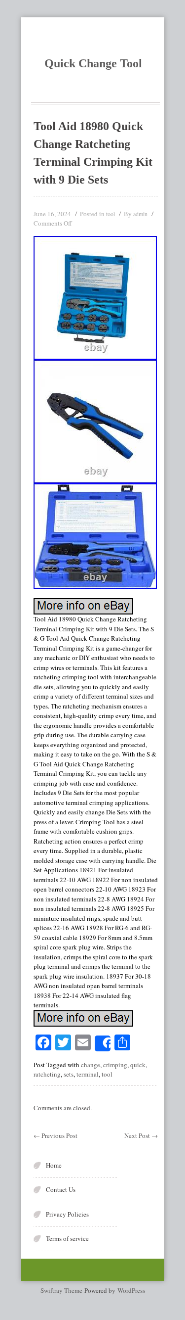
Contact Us (60, 1189)
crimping (115, 1064)
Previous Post (55, 1135)
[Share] (102, 1043)
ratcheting (47, 1074)
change (90, 1064)
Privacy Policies (67, 1214)
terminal (87, 1074)
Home (54, 1165)
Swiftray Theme (62, 1290)
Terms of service (67, 1238)
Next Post (141, 1135)
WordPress (131, 1290)
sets (69, 1074)
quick (138, 1064)
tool (110, 214)
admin (140, 214)
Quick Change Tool (93, 63)
